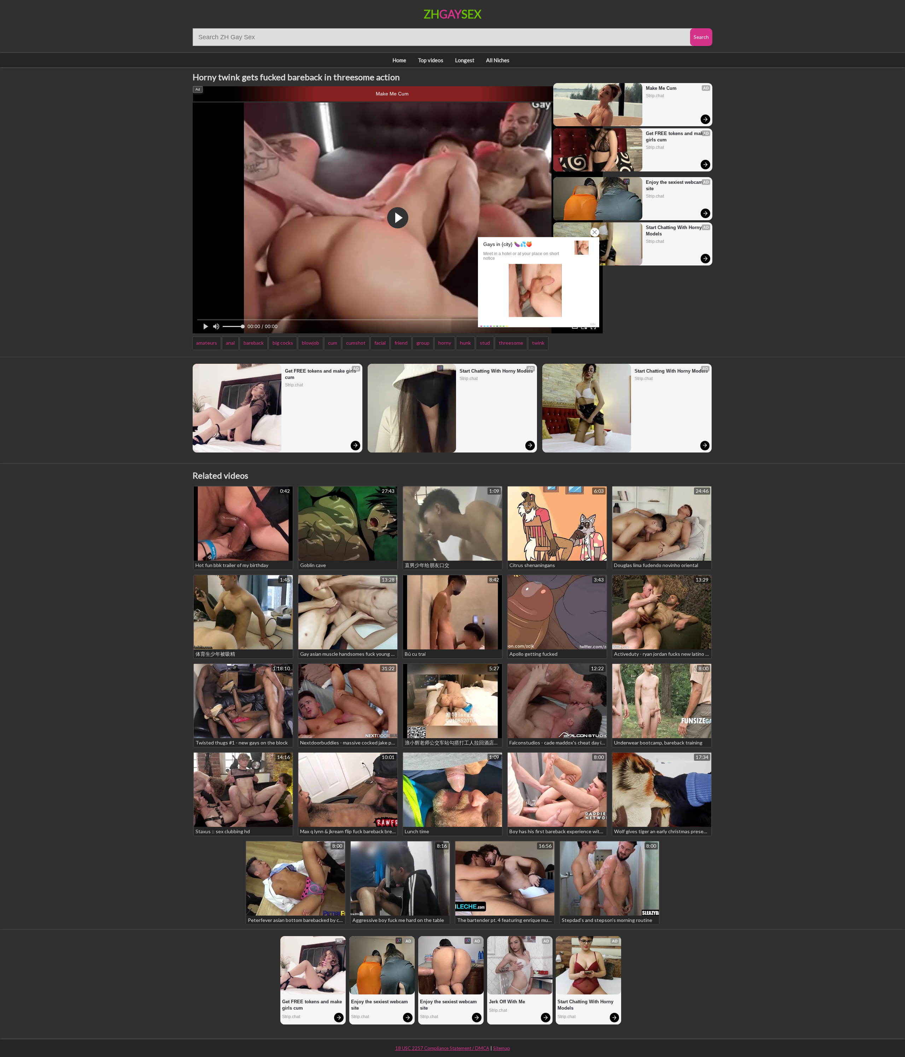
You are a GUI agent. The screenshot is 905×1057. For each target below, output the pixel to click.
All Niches (497, 60)
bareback (254, 343)
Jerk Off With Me (507, 1001)
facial (380, 343)
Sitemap (501, 1048)
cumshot (356, 343)
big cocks (283, 343)
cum (332, 343)
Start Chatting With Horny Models (674, 230)
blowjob (310, 343)
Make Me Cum (392, 94)
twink (538, 343)
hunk (465, 343)
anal (230, 343)
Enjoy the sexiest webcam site (675, 185)
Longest (464, 60)
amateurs (206, 343)
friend (401, 343)
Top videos (430, 60)
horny (444, 343)
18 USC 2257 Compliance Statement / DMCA (442, 1048)
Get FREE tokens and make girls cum (676, 136)
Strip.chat (655, 95)
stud (485, 343)
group (423, 343)
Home (399, 60)
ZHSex (452, 14)
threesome (511, 343)
